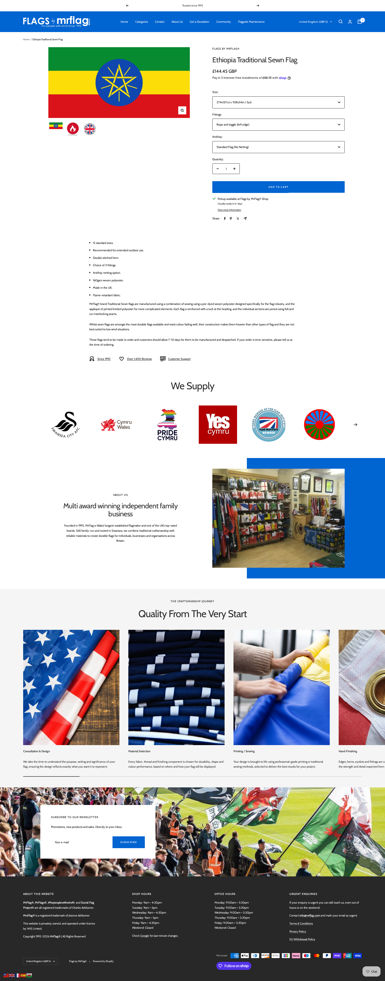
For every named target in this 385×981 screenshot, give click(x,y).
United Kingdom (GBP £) (313, 21)
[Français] (18, 975)
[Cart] (359, 22)
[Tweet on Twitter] (238, 218)
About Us (177, 21)
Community (223, 21)
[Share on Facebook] (225, 218)
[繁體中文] (6, 975)
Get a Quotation (199, 21)
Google (144, 935)
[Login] (350, 22)
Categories (141, 21)
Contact (159, 21)
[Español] (24, 975)
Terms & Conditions (301, 923)
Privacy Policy (297, 931)
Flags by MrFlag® (226, 48)
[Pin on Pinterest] (231, 218)
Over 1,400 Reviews (139, 359)
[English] (12, 975)
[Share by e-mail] (245, 218)
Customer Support (179, 359)
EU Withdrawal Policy (302, 939)
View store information (229, 209)
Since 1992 (104, 359)
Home (124, 21)
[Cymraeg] (29, 975)
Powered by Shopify (103, 961)
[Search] (341, 22)
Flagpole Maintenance (251, 21)
